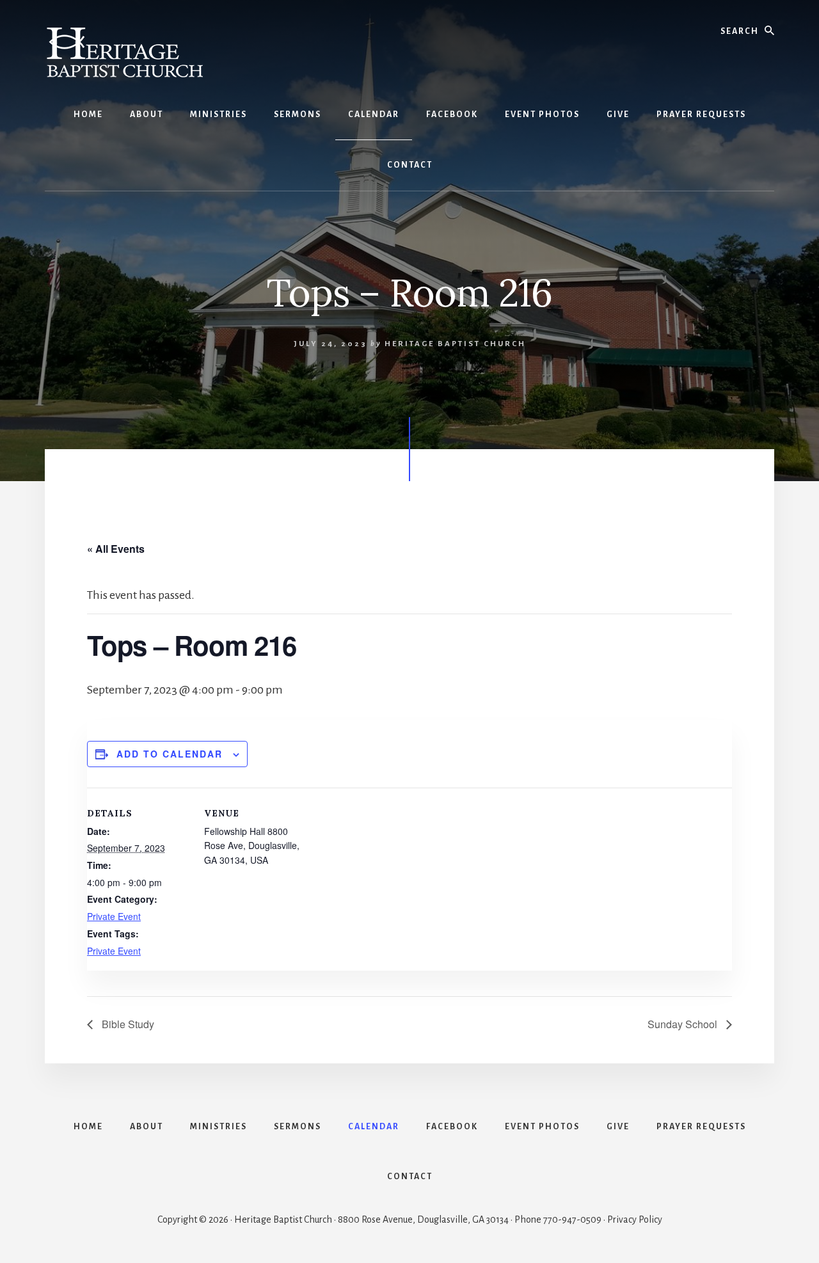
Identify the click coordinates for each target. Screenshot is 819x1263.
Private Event (114, 916)
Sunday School (684, 1024)
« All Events (116, 548)
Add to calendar (169, 753)
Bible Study (126, 1024)
